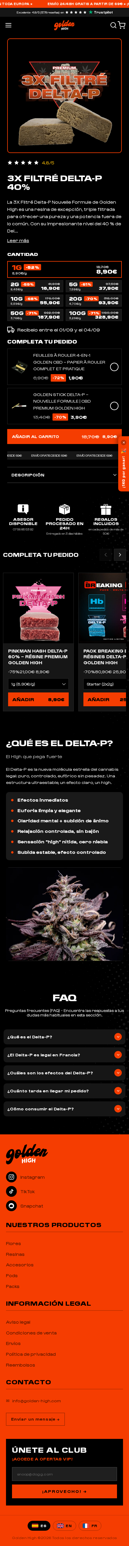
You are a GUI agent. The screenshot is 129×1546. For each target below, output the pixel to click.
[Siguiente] (120, 555)
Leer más (18, 240)
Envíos (13, 1343)
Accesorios (20, 1264)
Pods (12, 1275)
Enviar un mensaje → (35, 1419)
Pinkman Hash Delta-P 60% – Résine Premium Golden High (38, 656)
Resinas (15, 1254)
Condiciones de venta (31, 1332)
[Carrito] (121, 25)
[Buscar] (113, 25)
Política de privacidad (31, 1354)
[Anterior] (106, 555)
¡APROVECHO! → (64, 1491)
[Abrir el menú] (8, 25)
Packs (13, 1286)
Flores (13, 1243)
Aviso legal (18, 1322)
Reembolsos (20, 1364)
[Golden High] (64, 1154)
